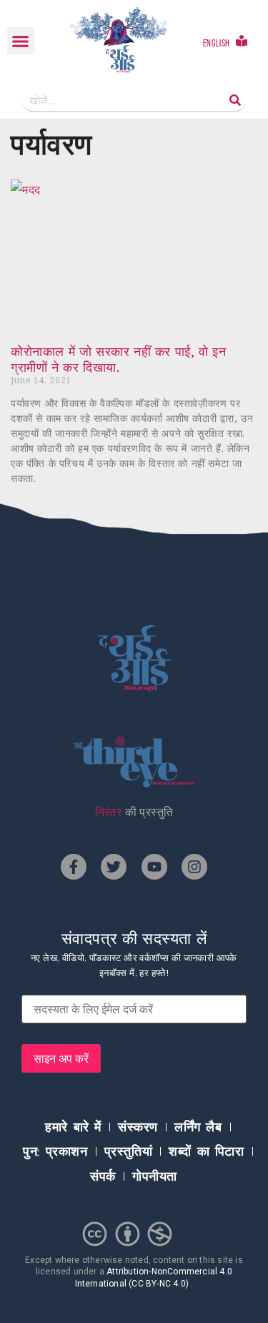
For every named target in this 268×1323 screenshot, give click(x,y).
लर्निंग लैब (198, 1127)
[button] (20, 40)
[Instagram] (194, 867)
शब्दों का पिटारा (206, 1151)
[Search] (235, 100)
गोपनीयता (154, 1176)
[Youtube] (154, 867)
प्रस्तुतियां (128, 1151)
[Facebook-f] (73, 867)
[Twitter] (113, 867)
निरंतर (108, 812)
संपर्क (103, 1176)
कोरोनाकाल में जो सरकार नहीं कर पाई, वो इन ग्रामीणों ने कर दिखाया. (118, 359)
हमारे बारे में (73, 1127)
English (216, 43)
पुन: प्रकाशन (55, 1151)
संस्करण (138, 1127)
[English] (241, 40)
